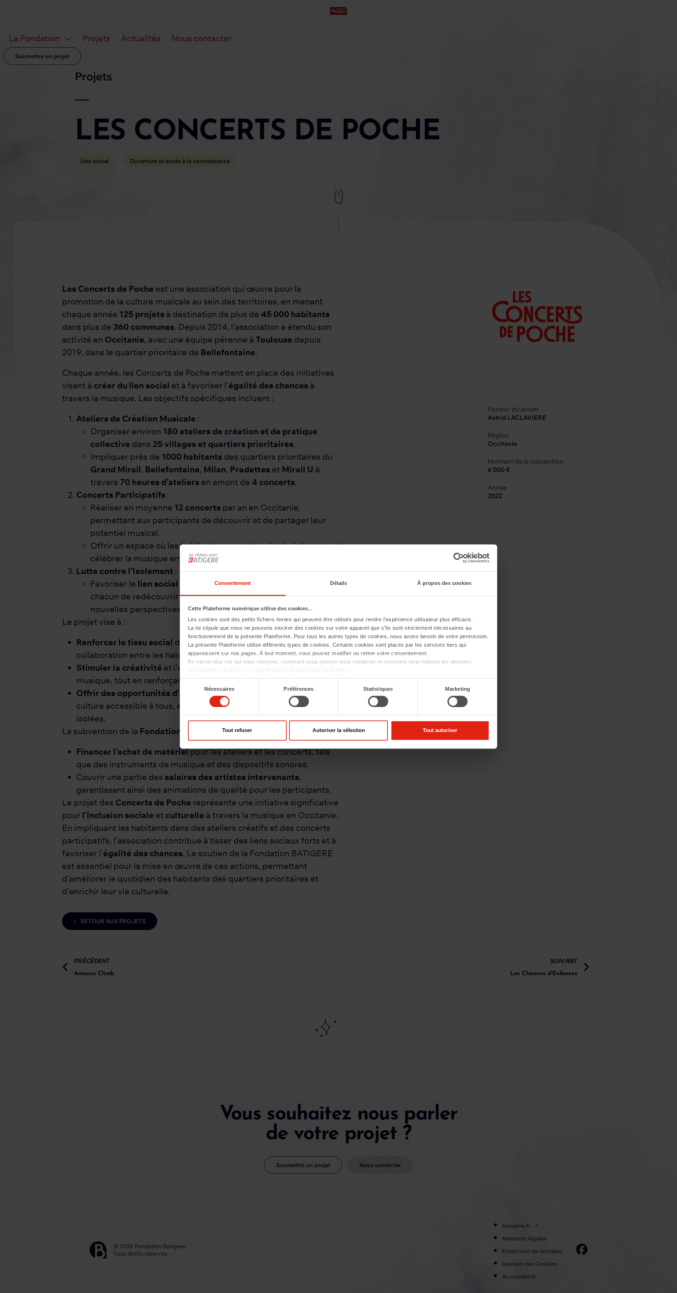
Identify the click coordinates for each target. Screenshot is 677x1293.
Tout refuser (237, 730)
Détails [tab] (338, 583)
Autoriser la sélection (338, 730)
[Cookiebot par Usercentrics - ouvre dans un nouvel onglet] (458, 557)
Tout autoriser (440, 730)
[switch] (299, 701)
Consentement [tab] (232, 583)
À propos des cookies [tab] (444, 583)
